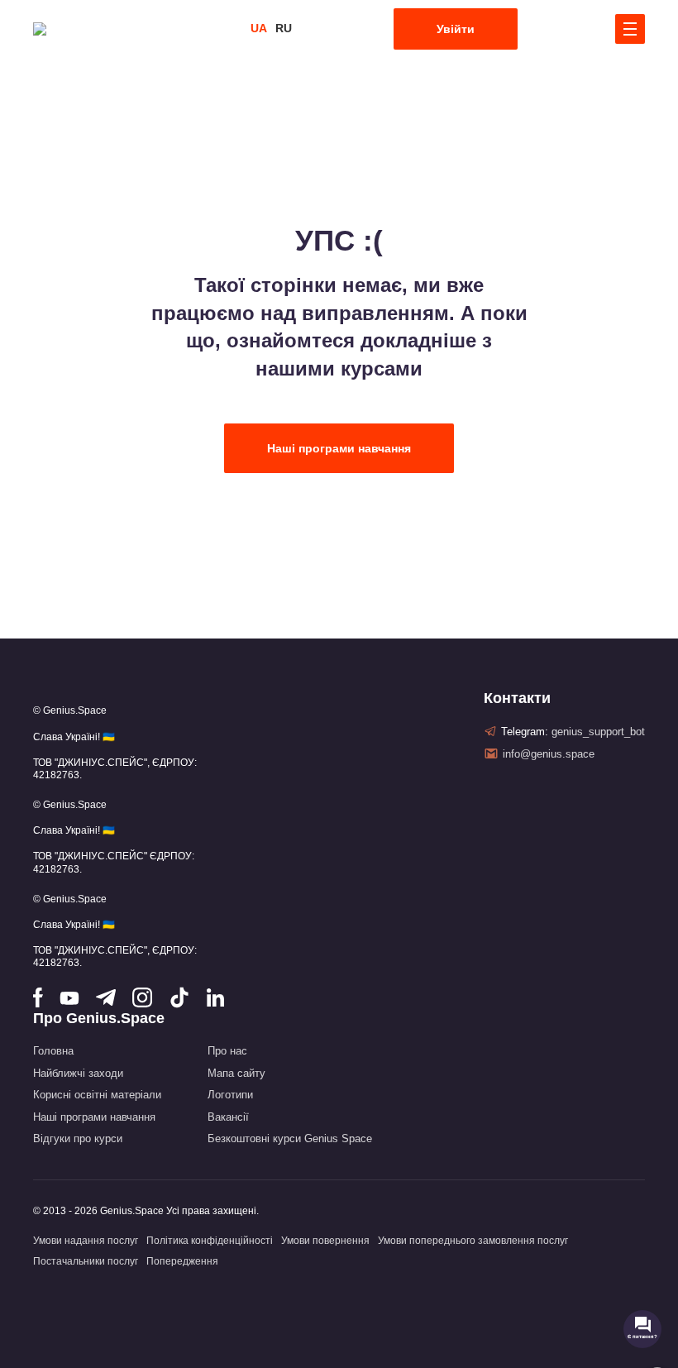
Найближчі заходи (78, 1073)
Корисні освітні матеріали (97, 1094)
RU (283, 28)
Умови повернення (325, 1240)
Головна (53, 1051)
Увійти (456, 29)
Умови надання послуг (85, 1240)
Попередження (182, 1261)
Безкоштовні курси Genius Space (290, 1138)
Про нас (227, 1051)
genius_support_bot (598, 731)
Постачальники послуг (85, 1261)
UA (259, 28)
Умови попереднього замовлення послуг (473, 1240)
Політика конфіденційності (209, 1240)
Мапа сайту (236, 1073)
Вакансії (228, 1117)
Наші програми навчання (339, 448)
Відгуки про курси (77, 1138)
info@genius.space (548, 754)
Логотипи (230, 1094)
